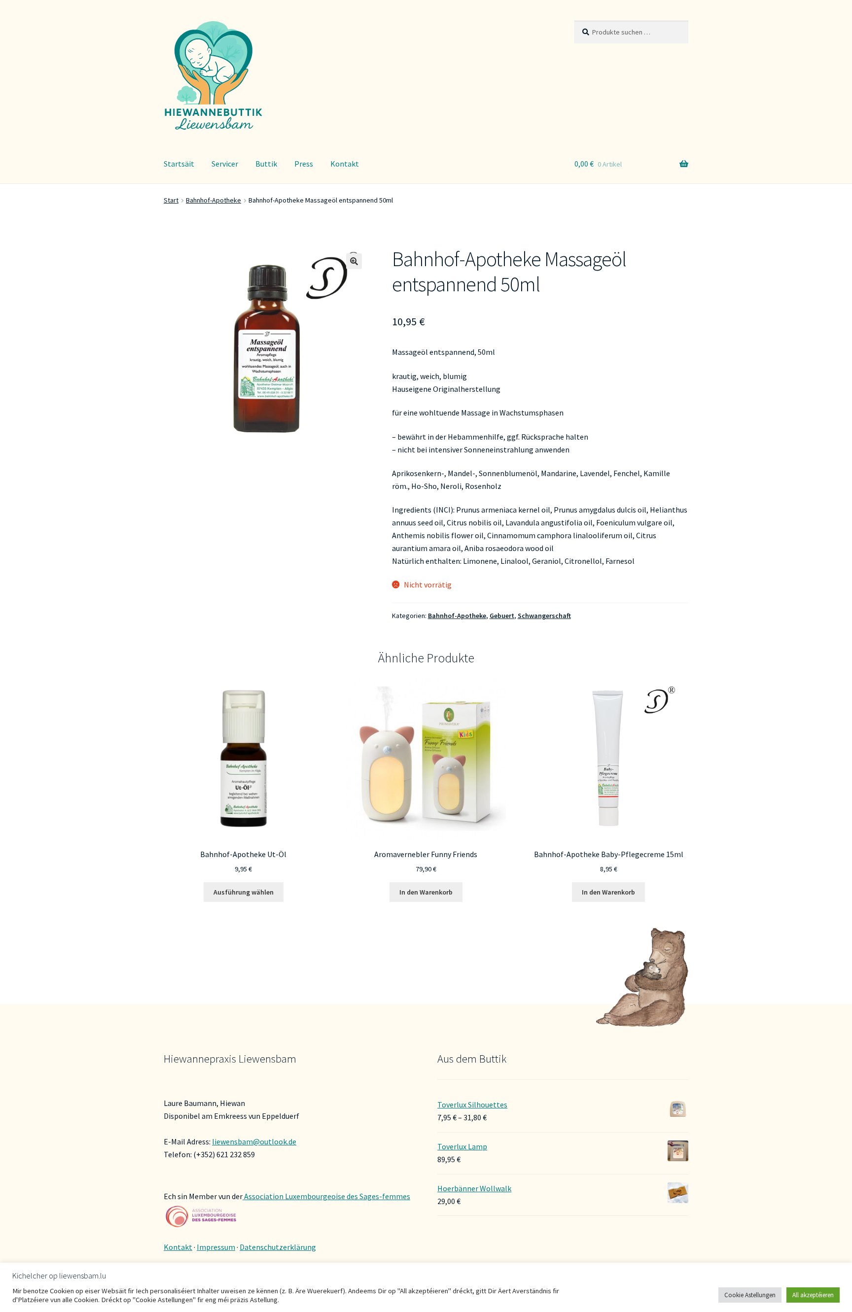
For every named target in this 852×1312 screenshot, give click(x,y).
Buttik (266, 164)
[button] (354, 261)
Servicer (225, 164)
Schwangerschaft (544, 615)
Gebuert (502, 615)
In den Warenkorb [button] (426, 892)
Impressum (216, 1247)
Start (171, 200)
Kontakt (344, 164)
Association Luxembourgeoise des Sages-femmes (326, 1196)
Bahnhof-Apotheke (213, 200)
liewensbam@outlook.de (254, 1141)
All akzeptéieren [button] (813, 1295)
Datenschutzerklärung (278, 1247)
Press (303, 164)
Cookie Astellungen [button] (750, 1295)
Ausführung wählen (243, 892)
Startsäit (179, 164)
